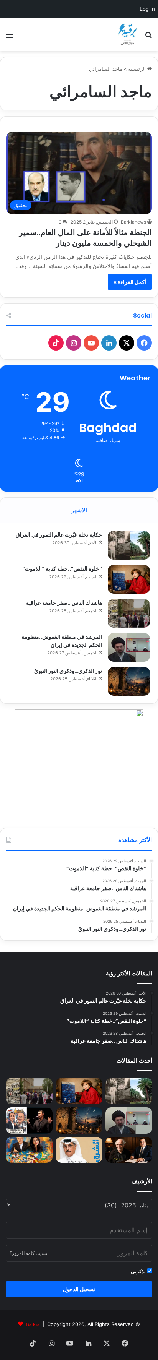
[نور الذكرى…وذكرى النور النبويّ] (129, 681)
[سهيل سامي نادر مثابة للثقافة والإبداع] (128, 1150)
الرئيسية (137, 69)
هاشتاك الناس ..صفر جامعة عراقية (64, 603)
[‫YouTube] (91, 343)
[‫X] (126, 343)
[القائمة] (9, 37)
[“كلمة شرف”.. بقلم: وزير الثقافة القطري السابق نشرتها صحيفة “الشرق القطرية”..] (79, 1150)
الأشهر (79, 510)
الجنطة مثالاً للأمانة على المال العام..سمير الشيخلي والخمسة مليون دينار (85, 237)
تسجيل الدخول (79, 1289)
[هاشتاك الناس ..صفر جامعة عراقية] (129, 613)
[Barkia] (127, 34)
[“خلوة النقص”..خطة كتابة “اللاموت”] (129, 579)
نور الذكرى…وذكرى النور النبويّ (68, 671)
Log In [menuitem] (147, 9)
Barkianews (133, 222)
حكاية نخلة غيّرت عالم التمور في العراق (59, 535)
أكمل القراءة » (130, 282)
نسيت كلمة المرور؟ (28, 1253)
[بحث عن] (148, 37)
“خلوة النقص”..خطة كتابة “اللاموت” (62, 569)
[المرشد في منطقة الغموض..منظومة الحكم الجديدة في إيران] (129, 647)
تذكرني (139, 1271)
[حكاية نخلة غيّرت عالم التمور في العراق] (129, 545)
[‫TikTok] (56, 343)
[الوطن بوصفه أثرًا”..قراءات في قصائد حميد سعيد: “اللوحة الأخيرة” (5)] (29, 1150)
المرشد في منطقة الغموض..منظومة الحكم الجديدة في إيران (61, 641)
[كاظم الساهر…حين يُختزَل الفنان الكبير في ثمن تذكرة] (29, 1120)
